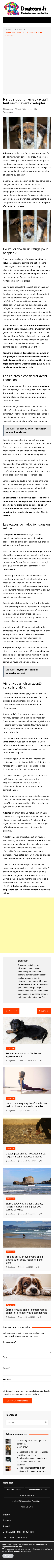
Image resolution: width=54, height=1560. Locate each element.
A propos (7, 1520)
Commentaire (9, 1342)
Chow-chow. (22, 1447)
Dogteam (9, 109)
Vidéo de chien (27, 1507)
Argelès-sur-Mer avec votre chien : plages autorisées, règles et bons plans (25, 1259)
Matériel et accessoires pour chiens (27, 1501)
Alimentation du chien (38, 1490)
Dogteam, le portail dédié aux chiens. (19, 1532)
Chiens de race (27, 1495)
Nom (5, 1357)
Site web (7, 1380)
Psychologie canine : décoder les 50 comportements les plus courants (31, 1461)
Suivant (42, 1011)
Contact (6, 1526)
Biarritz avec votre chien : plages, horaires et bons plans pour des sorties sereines (24, 1206)
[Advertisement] (27, 65)
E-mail (6, 1368)
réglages (26, 1551)
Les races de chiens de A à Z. (16, 1538)
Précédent (13, 1011)
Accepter (8, 1556)
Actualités (9, 112)
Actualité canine (13, 1490)
